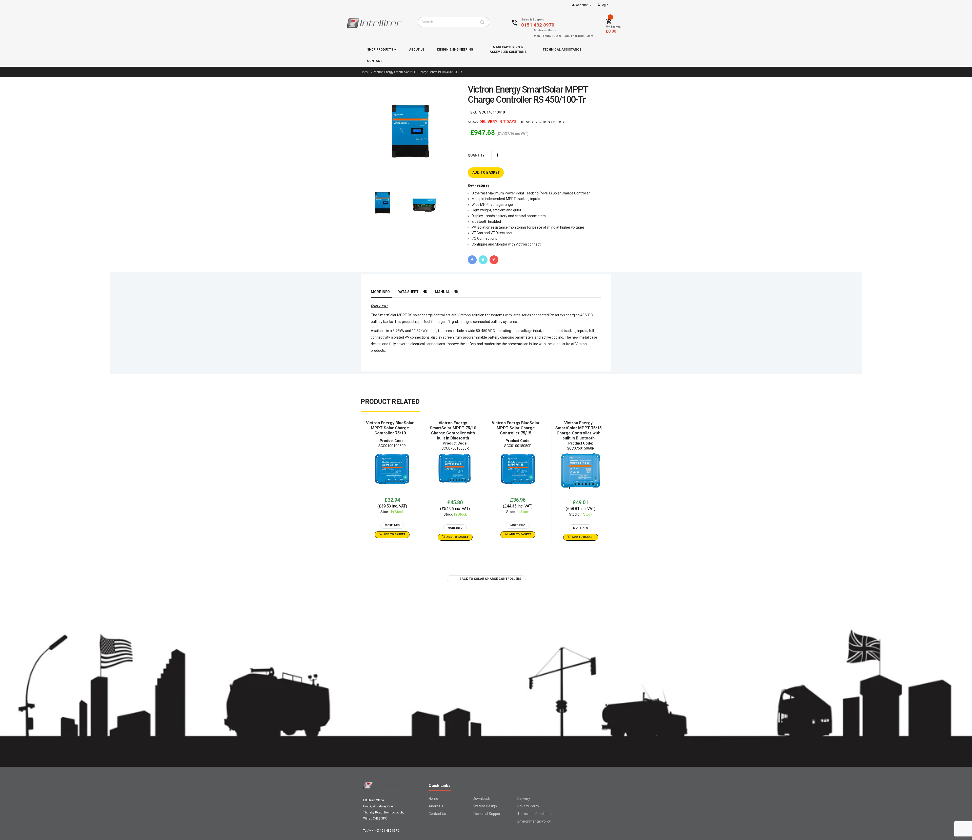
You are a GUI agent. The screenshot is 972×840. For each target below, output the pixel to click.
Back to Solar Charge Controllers (490, 579)
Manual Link (446, 292)
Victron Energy (550, 122)
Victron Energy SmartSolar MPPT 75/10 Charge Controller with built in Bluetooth (453, 430)
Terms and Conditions (534, 814)
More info (380, 292)
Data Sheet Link (412, 292)
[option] (392, 479)
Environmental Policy (534, 821)
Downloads (482, 799)
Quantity (476, 155)
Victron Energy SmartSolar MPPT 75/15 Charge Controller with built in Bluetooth (578, 430)
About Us (436, 806)
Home (433, 799)
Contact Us (437, 814)
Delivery (523, 799)
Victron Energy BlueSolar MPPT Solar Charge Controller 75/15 (516, 428)
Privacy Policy (528, 806)
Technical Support (487, 814)
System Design (485, 806)
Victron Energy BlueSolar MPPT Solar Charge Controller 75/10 (390, 428)
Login (604, 5)
